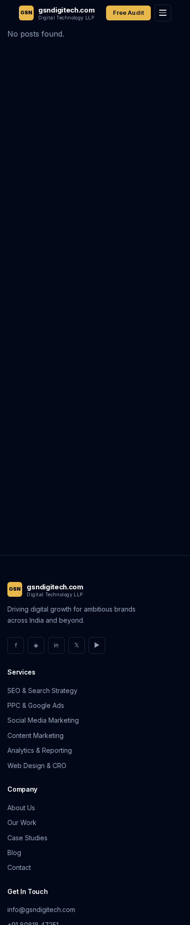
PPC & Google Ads (35, 705)
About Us (21, 808)
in (56, 645)
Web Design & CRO (36, 765)
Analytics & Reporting (39, 750)
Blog (14, 852)
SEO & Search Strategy (42, 690)
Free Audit (128, 12)
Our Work (21, 822)
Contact (19, 867)
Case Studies (27, 838)
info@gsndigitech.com (41, 909)
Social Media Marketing (43, 720)
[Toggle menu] (162, 13)
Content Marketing (35, 735)
